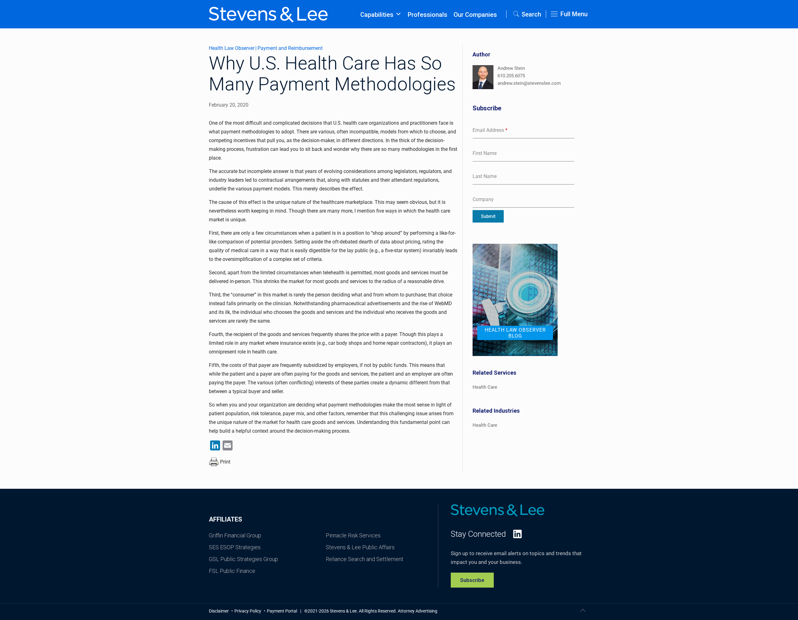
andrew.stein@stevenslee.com (529, 83)
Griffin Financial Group (235, 535)
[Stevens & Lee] (268, 14)
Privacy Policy (248, 610)
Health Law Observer (231, 48)
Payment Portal (282, 610)
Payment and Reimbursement (290, 48)
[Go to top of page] (582, 610)
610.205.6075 (511, 76)
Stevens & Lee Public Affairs (360, 547)
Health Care (485, 387)
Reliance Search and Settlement (364, 559)
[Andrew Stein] (483, 78)
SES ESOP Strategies (235, 547)
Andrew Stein (511, 68)
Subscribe (472, 580)
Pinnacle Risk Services (353, 535)
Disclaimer (219, 610)
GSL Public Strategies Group (243, 559)
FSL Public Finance (232, 571)
